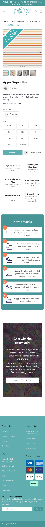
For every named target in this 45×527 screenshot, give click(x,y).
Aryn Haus (33, 21)
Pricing (4, 485)
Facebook (5, 431)
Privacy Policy (30, 443)
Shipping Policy (31, 438)
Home (5, 21)
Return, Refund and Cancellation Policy (32, 432)
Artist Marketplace (18, 21)
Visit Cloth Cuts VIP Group (22, 380)
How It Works (6, 490)
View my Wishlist (35, 152)
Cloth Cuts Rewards (8, 466)
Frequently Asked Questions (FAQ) (7, 460)
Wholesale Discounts (8, 471)
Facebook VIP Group (8, 436)
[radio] (9, 125)
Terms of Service (31, 448)
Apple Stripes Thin (12, 25)
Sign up (38, 509)
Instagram (5, 441)
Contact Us (5, 446)
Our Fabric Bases (7, 480)
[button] (40, 53)
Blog (3, 476)
